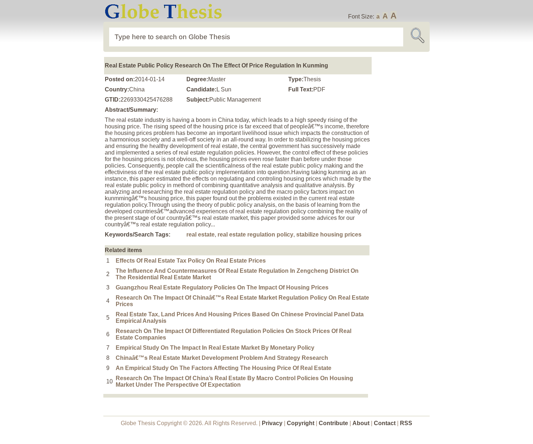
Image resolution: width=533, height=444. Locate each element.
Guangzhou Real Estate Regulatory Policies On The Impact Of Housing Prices (222, 287)
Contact (385, 423)
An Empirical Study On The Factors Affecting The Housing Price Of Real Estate (223, 368)
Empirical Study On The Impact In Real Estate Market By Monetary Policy (215, 348)
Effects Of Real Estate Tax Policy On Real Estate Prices (191, 261)
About (360, 423)
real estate (200, 234)
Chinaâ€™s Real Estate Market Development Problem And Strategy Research (222, 358)
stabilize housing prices (328, 234)
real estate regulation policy (255, 234)
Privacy (272, 423)
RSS (406, 423)
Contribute (333, 423)
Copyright (300, 423)
